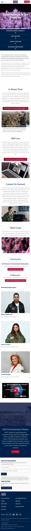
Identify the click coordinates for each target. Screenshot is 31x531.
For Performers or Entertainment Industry (15, 264)
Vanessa (5, 344)
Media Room (4, 503)
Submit (4, 474)
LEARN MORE (15, 451)
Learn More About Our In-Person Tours (14, 108)
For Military (15, 275)
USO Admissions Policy (21, 498)
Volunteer (3, 506)
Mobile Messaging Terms (17, 477)
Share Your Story (20, 506)
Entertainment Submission (15, 269)
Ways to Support (6, 488)
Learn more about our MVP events (14, 159)
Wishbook (18, 501)
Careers (3, 501)
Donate (27, 1)
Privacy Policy (4, 479)
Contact (2, 526)
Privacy (15, 526)
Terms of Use (10, 526)
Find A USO (18, 503)
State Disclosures (21, 526)
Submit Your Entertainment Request (15, 280)
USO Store (3, 509)
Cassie (5, 374)
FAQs (6, 526)
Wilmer (6, 314)
